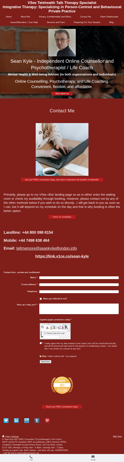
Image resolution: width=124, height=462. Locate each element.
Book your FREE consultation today (62, 407)
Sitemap (15, 436)
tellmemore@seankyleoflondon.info (46, 248)
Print (7, 436)
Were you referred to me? (55, 299)
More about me (62, 93)
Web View (117, 436)
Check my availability (62, 217)
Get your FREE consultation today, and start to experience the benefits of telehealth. (62, 180)
